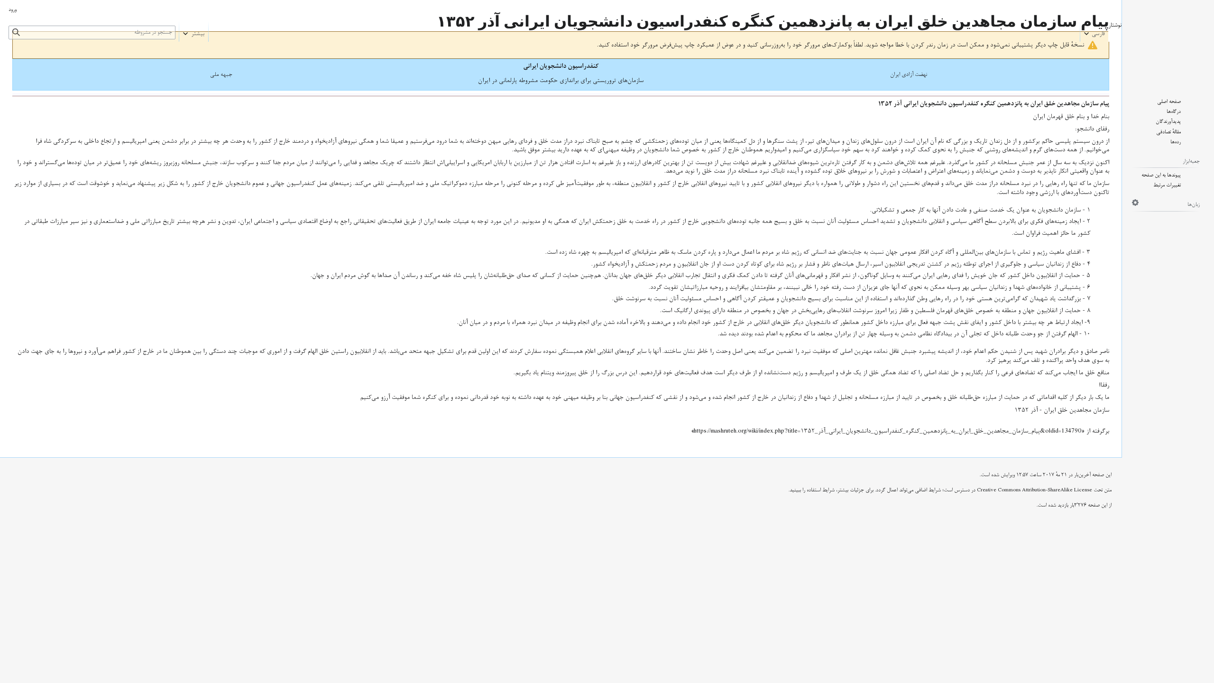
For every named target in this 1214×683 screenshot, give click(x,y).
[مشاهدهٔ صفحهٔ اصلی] (1168, 42)
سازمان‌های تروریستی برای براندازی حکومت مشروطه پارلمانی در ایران (561, 80)
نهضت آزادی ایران (908, 74)
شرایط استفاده (821, 490)
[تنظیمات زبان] (1135, 202)
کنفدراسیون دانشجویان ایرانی (560, 66)
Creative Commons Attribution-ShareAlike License (1034, 490)
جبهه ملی (221, 74)
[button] (1094, 31)
